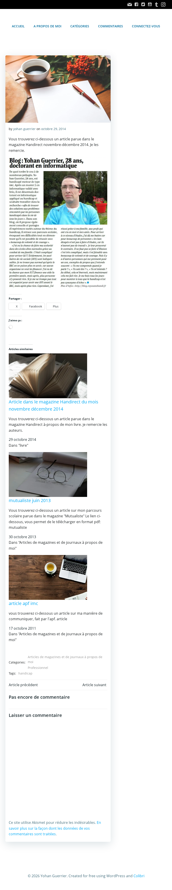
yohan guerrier (24, 129)
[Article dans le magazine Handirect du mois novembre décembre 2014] (48, 375)
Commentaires (110, 26)
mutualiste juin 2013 (30, 500)
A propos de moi (47, 26)
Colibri (138, 875)
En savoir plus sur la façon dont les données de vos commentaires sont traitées (55, 828)
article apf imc (23, 603)
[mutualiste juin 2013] (48, 474)
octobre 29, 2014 (53, 129)
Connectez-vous (146, 26)
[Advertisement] (142, 85)
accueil (18, 26)
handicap (25, 673)
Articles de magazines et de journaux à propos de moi (65, 659)
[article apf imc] (48, 576)
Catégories (79, 26)
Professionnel (38, 668)
